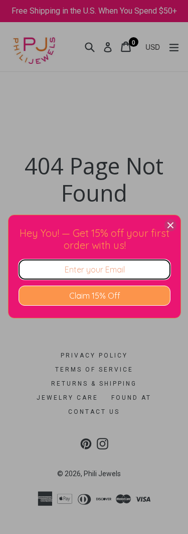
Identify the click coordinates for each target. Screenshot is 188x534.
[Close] (170, 225)
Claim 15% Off (94, 296)
